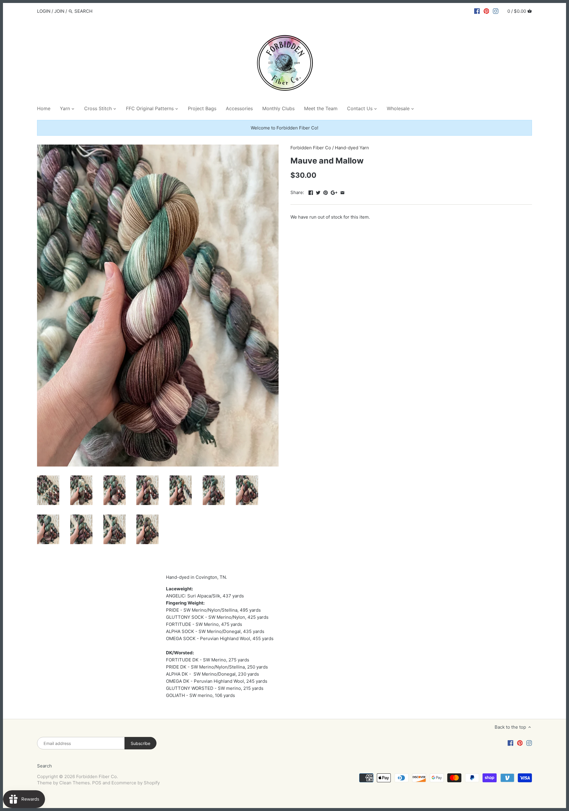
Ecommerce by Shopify (135, 783)
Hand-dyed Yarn (352, 147)
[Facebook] (477, 11)
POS (96, 783)
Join (59, 11)
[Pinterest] (486, 11)
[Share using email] (342, 192)
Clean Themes (74, 783)
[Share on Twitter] (318, 192)
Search (44, 766)
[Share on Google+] (334, 192)
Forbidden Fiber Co (310, 147)
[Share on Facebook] (311, 192)
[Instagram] (495, 11)
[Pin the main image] (325, 192)
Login (43, 11)
